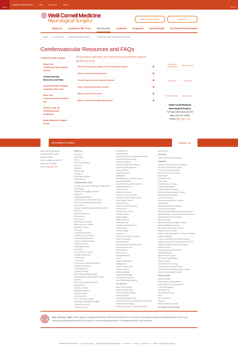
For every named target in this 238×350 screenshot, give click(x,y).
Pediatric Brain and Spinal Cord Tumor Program (176, 233)
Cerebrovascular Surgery (52, 58)
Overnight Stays (164, 290)
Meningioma (121, 176)
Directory (78, 154)
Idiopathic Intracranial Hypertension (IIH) (132, 156)
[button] (233, 5)
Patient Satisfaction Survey (168, 304)
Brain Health (162, 176)
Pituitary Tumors (122, 203)
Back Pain (78, 211)
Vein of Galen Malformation (126, 280)
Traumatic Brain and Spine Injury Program (174, 269)
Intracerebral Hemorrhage (126, 159)
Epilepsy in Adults (81, 288)
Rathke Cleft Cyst (122, 220)
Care (41, 4)
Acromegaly (79, 189)
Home (43, 28)
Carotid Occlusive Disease (84, 235)
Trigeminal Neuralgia (124, 275)
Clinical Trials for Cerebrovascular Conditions (51, 110)
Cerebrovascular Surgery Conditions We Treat (55, 87)
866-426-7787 (183, 118)
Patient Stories (79, 179)
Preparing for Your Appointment (170, 284)
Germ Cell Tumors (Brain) (84, 299)
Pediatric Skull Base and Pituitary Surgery (173, 239)
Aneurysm (78, 194)
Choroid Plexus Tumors (83, 252)
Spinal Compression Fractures (127, 236)
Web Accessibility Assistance (164, 343)
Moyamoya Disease (123, 181)
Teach (65, 4)
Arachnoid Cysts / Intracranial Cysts (88, 200)
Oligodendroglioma (124, 187)
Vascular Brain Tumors (125, 277)
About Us (57, 28)
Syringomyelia (121, 264)
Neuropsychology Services (126, 298)
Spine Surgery (163, 151)
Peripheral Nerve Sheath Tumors (128, 198)
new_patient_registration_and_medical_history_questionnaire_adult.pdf (112, 56)
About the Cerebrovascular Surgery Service (55, 67)
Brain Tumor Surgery (124, 287)
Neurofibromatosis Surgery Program (172, 222)
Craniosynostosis (81, 268)
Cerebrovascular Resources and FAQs (53, 78)
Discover (53, 4)
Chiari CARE (162, 181)
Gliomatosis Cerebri (82, 304)
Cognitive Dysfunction (82, 255)
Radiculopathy (121, 217)
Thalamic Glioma (122, 269)
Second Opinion (164, 298)
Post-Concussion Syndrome (126, 206)
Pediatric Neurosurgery (125, 304)
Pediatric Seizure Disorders (126, 195)
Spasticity (119, 233)
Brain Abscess (79, 216)
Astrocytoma (79, 205)
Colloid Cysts (79, 257)
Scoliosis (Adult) (122, 231)
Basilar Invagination (82, 213)
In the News (78, 157)
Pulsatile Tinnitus (122, 214)
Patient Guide (157, 28)
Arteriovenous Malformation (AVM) (87, 202)
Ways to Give (79, 171)
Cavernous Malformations (84, 241)
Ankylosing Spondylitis (83, 197)
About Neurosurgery (82, 176)
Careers (127, 343)
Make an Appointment (150, 19)
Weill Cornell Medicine (23, 4)
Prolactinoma (121, 209)
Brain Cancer (79, 219)
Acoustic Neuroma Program (169, 170)
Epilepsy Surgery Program (168, 195)
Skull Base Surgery (165, 253)
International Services (166, 293)
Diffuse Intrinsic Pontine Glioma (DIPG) (89, 277)
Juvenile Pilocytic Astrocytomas (128, 165)
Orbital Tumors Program (167, 231)
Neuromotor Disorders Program (170, 228)
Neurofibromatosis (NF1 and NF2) (129, 184)
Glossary (161, 301)
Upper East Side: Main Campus (170, 158)
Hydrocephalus (122, 153)
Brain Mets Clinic (164, 178)
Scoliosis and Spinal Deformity (169, 250)
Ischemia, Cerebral (123, 162)
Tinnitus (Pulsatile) (123, 272)
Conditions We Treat (79, 28)
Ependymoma (79, 285)
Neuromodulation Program (168, 225)
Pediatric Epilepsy (165, 236)
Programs (138, 28)
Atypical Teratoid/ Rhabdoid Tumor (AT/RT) (91, 208)
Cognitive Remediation (166, 187)
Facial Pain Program (165, 198)
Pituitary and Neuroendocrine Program (173, 244)
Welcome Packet (87, 60)
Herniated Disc (122, 151)
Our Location (44, 143)
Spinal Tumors (121, 253)
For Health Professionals (184, 28)
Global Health (163, 203)
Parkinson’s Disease (123, 192)
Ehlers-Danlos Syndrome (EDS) (86, 282)
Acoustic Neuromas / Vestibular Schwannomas (92, 186)
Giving (136, 343)
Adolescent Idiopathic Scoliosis (86, 191)
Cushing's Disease (81, 271)
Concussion (78, 260)
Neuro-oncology (164, 220)
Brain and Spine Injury (124, 290)
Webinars (78, 168)
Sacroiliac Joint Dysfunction (126, 225)
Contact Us (182, 19)
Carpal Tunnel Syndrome (84, 238)
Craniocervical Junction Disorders (87, 263)
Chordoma (78, 249)
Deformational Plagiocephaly (85, 274)
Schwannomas (121, 228)
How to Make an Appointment (169, 281)
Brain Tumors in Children (84, 224)
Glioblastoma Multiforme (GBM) (86, 301)
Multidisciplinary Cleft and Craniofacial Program (176, 214)
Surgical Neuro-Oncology (167, 264)
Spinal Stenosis (122, 250)
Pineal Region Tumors (124, 200)
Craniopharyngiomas (82, 266)
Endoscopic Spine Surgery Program (171, 192)
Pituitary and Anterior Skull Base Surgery (131, 306)
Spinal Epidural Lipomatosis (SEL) (128, 244)
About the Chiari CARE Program (170, 167)
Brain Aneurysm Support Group (55, 122)
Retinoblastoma (122, 222)
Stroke (118, 258)
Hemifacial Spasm (81, 307)
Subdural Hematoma (124, 261)
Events (76, 160)
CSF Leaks (78, 230)
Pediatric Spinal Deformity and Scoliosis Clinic (175, 242)
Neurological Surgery (63, 142)
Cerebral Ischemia (81, 244)
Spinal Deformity (122, 242)
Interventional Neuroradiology (170, 206)
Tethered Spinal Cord (124, 266)
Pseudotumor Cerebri (124, 211)
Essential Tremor (80, 293)
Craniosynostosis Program (168, 189)
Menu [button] (5, 7)
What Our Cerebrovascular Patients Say (56, 98)
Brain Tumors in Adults (83, 222)
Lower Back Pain (122, 170)
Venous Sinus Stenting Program (170, 272)
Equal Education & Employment (108, 343)
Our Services (103, 28)
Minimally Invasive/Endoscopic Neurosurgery (175, 211)
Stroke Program (164, 261)
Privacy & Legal (87, 343)
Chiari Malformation (82, 246)
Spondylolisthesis (123, 255)
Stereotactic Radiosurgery (168, 258)
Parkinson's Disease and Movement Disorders (134, 301)
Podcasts (77, 165)
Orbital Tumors (122, 189)
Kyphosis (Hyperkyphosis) (126, 167)
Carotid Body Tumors (82, 233)
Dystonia (77, 279)
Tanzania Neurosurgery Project (170, 266)
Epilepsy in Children (82, 290)
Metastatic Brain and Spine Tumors (129, 178)
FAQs (160, 295)
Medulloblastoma (123, 173)
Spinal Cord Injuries (123, 239)
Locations (121, 28)
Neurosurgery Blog (81, 162)
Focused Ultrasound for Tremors (171, 200)
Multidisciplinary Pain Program (170, 217)
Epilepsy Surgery (122, 295)
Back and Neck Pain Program (169, 173)
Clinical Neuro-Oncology (167, 184)
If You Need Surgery (165, 287)
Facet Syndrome (80, 296)
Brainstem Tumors (81, 227)
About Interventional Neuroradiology (172, 165)
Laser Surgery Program (167, 209)
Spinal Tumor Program (166, 255)
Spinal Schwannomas (124, 247)
